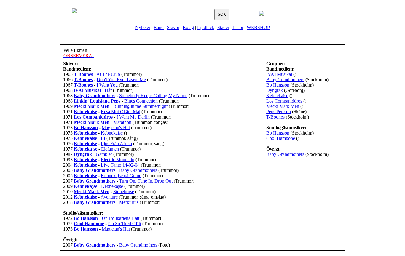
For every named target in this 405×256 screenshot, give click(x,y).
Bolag (188, 27)
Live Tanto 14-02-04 (120, 164)
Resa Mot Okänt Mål (120, 111)
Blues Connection (141, 100)
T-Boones (275, 116)
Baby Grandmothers (138, 170)
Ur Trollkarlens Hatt (120, 218)
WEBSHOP (258, 27)
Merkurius (128, 202)
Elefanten (110, 148)
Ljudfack (205, 27)
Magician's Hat (116, 127)
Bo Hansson (277, 84)
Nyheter (142, 27)
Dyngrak (274, 90)
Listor (237, 27)
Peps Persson (278, 111)
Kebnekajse (112, 186)
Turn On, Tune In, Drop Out (146, 180)
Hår (108, 90)
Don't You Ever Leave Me (121, 79)
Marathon (122, 122)
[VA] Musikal (279, 74)
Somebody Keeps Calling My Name (153, 95)
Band (159, 27)
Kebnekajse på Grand (121, 175)
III (103, 138)
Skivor (173, 27)
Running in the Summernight (140, 106)
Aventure (109, 196)
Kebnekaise (112, 132)
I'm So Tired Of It (124, 223)
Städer (223, 27)
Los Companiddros (284, 100)
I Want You (107, 84)
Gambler (104, 154)
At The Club (108, 74)
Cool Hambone (280, 138)
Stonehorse (123, 191)
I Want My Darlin (133, 116)
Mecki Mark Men (282, 106)
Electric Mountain (117, 159)
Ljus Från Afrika (116, 143)
